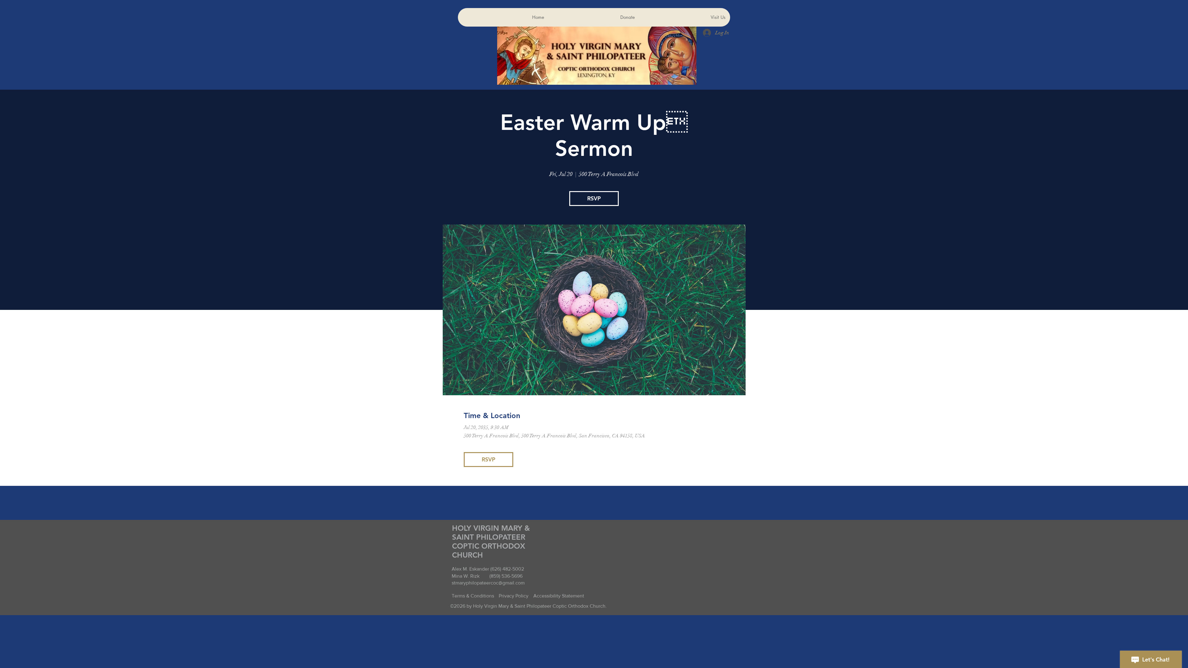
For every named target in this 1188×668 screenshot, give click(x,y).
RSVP (594, 198)
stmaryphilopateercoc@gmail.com (488, 582)
